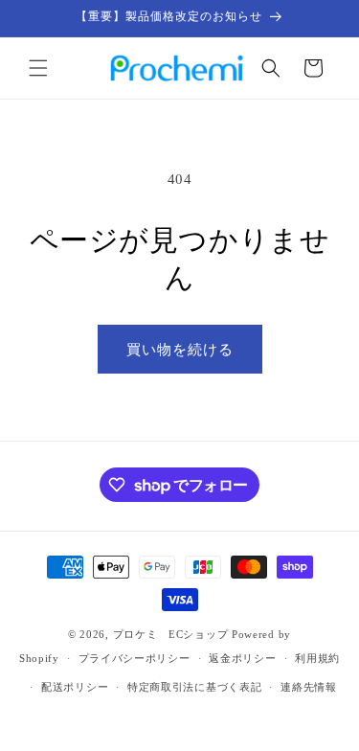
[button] (38, 68)
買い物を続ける (180, 349)
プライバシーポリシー (135, 658)
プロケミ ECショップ (171, 634)
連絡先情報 (308, 687)
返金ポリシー (242, 658)
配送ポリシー (74, 687)
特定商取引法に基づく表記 (194, 687)
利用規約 (317, 658)
